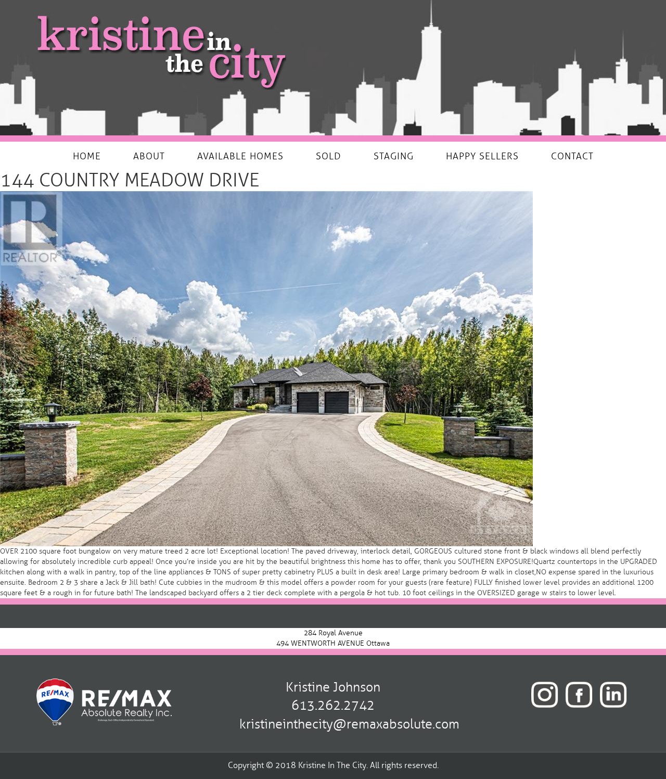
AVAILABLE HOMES (240, 156)
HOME (87, 156)
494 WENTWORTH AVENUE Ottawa (333, 643)
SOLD (328, 156)
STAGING (394, 156)
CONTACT (572, 156)
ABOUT (149, 156)
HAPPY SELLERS (482, 156)
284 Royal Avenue (333, 633)
